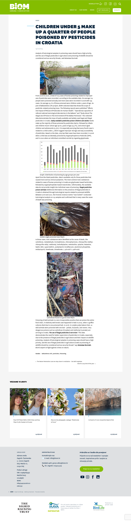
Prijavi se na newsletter (91, 469)
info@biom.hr (55, 458)
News (92, 10)
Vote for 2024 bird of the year (85, 363)
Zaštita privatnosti (29, 492)
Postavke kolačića (40, 492)
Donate (117, 10)
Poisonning (63, 353)
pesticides (56, 353)
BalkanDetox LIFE (47, 353)
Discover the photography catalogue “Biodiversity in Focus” (65, 421)
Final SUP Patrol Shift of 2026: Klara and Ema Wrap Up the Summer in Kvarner (26, 421)
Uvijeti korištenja (18, 492)
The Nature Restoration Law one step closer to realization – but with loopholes (59, 361)
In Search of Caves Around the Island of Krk (101, 420)
